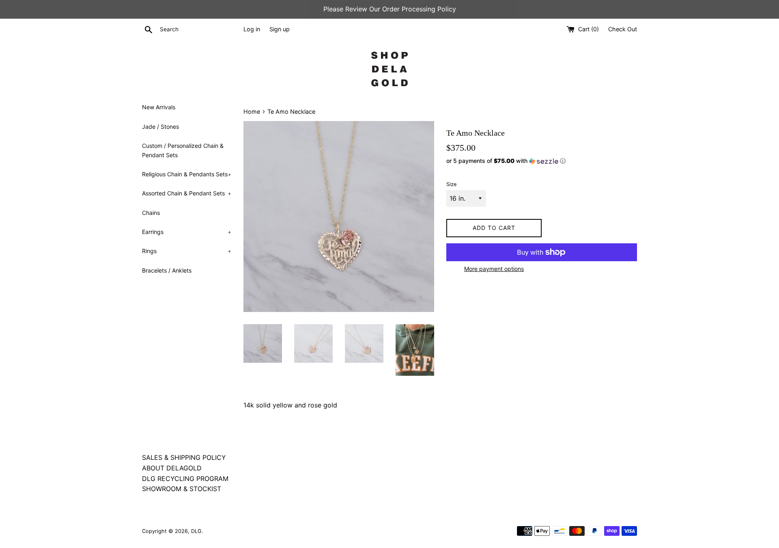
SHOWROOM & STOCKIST (181, 489)
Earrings (186, 231)
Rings (186, 250)
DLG (196, 531)
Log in (251, 29)
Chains (151, 212)
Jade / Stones (160, 126)
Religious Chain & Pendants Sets (186, 174)
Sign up (279, 29)
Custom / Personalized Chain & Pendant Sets (183, 150)
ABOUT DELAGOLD (172, 468)
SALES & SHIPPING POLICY (184, 457)
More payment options (494, 268)
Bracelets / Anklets (167, 270)
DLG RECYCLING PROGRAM (185, 478)
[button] (541, 161)
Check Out (622, 29)
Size (451, 184)
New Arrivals (158, 107)
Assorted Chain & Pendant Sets (186, 193)
